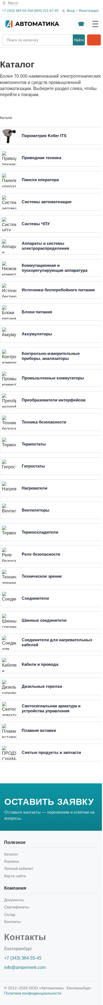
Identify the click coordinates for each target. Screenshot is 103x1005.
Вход (71, 11)
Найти (79, 40)
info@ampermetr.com (25, 967)
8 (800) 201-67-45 (45, 11)
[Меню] (95, 23)
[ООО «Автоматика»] (38, 24)
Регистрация (89, 11)
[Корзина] (94, 39)
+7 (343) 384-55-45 (16, 11)
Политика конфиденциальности (32, 993)
